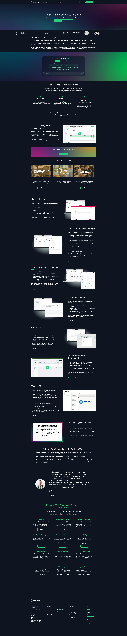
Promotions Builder (34, 618)
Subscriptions (33, 617)
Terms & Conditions (34, 631)
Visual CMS (33, 612)
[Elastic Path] (35, 2)
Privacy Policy (42, 631)
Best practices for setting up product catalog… (70, 65)
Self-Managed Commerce (36, 620)
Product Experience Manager (36, 609)
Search (32, 615)
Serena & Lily (49, 614)
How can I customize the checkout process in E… (56, 67)
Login (95, 2)
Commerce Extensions (35, 611)
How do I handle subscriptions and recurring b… (63, 69)
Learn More (35, 221)
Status (88, 614)
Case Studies (49, 606)
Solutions (53, 2)
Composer (33, 614)
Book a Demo (89, 2)
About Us (88, 610)
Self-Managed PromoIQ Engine (36, 621)
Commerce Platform (46, 2)
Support (88, 617)
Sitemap (47, 631)
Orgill (48, 611)
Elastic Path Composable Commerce (35, 607)
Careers (88, 619)
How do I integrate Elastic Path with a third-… (56, 65)
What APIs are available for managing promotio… (71, 67)
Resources (59, 2)
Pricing (64, 2)
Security (88, 612)
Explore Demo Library (68, 20)
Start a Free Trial (64, 590)
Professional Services (90, 615)
